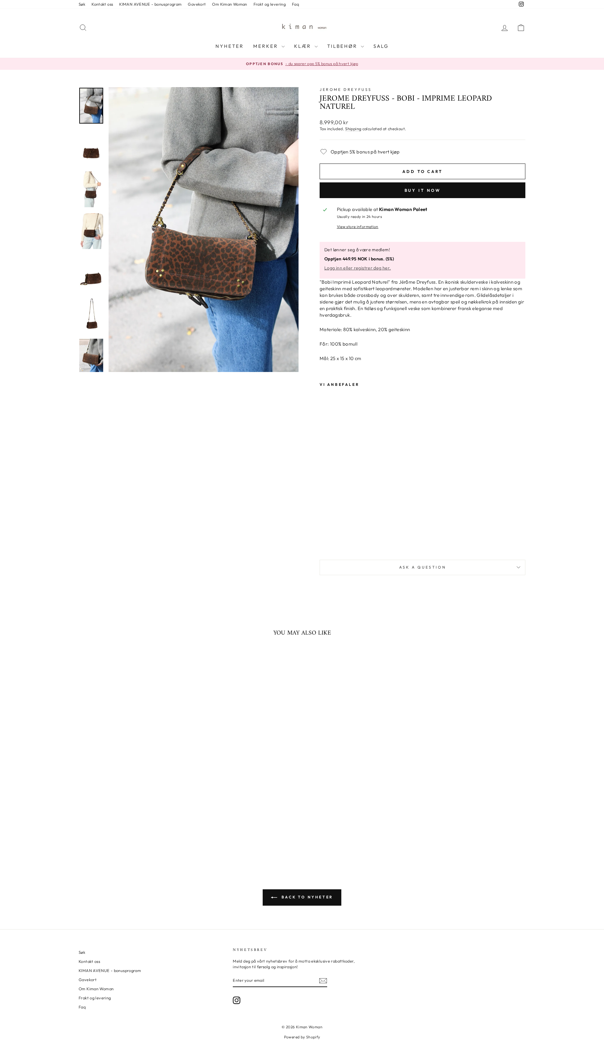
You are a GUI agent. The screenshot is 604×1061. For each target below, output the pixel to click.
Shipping (353, 128)
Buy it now (423, 190)
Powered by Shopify (302, 1037)
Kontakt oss (102, 4)
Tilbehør (343, 46)
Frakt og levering (270, 4)
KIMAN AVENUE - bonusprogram (150, 4)
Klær (303, 46)
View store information (357, 226)
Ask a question (422, 567)
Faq (295, 4)
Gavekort (197, 4)
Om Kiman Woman (229, 4)
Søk (82, 4)
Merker (266, 46)
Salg (381, 46)
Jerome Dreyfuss (346, 89)
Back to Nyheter (306, 897)
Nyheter (229, 46)
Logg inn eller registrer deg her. (357, 268)
